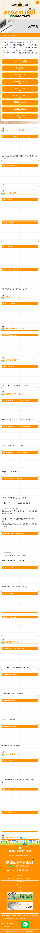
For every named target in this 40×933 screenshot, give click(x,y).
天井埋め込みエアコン (20, 81)
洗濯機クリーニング (20, 102)
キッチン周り (20, 68)
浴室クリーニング (20, 74)
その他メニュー (20, 115)
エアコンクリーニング (20, 95)
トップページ (5, 35)
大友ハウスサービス (19, 931)
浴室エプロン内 (20, 88)
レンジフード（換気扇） (20, 61)
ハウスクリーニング (20, 109)
